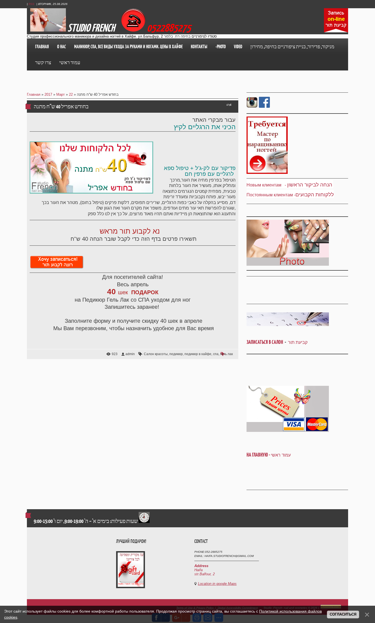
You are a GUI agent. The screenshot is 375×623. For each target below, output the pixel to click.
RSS (31, 3)
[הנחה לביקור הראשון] (286, 185)
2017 (48, 94)
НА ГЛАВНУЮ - (269, 454)
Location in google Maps (217, 584)
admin (130, 354)
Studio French (91, 27)
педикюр (176, 354)
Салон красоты (156, 354)
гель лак (226, 354)
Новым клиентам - (266, 185)
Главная (33, 94)
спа (216, 354)
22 (71, 94)
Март (60, 94)
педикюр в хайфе (197, 354)
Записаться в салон (266, 342)
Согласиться (343, 614)
